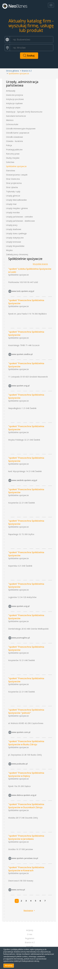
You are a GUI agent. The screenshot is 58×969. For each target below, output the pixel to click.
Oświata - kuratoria (14, 141)
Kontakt (29, 946)
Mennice (9, 120)
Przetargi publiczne (14, 149)
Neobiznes (15, 6)
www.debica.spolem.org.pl (24, 795)
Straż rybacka (12, 187)
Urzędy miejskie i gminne (17, 208)
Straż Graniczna (13, 179)
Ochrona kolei (12, 124)
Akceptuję (8, 965)
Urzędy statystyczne (15, 237)
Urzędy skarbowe (13, 229)
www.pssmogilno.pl (21, 637)
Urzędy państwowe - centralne (19, 216)
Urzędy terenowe (13, 242)
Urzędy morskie (13, 212)
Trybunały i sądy (13, 191)
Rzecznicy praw (12, 153)
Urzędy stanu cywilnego (16, 233)
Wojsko (9, 250)
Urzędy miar (11, 204)
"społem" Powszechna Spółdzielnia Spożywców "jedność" (26, 711)
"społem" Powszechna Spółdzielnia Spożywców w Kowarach (26, 869)
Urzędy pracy (11, 225)
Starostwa (10, 170)
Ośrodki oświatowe (14, 137)
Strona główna (12, 70)
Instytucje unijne (13, 107)
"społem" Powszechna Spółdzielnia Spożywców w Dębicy (26, 774)
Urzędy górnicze (13, 195)
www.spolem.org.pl (21, 385)
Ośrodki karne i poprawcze (17, 132)
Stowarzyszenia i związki (16, 174)
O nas (29, 934)
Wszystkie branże (40, 264)
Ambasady (10, 90)
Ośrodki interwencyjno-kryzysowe (20, 128)
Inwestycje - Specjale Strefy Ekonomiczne (24, 111)
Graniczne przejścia (14, 95)
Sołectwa (10, 162)
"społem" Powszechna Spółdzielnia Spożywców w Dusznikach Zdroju (26, 806)
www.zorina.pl (18, 889)
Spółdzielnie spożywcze (16, 166)
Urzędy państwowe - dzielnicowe (20, 221)
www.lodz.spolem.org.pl (23, 291)
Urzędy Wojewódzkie (15, 246)
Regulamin (29, 938)
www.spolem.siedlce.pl (22, 354)
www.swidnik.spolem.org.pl (24, 480)
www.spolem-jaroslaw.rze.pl (25, 858)
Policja (9, 145)
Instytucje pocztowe (15, 99)
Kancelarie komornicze (16, 116)
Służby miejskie (12, 158)
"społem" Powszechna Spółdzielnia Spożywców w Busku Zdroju (26, 743)
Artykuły (29, 930)
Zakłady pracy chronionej (17, 254)
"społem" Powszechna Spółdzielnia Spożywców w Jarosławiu (26, 837)
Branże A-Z (27, 70)
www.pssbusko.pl (20, 763)
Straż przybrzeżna (14, 183)
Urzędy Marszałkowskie (16, 200)
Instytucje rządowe (14, 103)
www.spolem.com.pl (21, 732)
